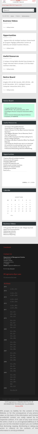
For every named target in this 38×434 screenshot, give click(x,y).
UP (29, 182)
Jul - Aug (12, 322)
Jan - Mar (13, 338)
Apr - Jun (13, 336)
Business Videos (10, 21)
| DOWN (32, 182)
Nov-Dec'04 (13, 390)
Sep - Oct (13, 311)
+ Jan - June (14, 295)
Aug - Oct (13, 344)
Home (12, 16)
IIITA (21, 406)
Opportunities (9, 35)
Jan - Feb (13, 316)
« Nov (11, 215)
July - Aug (13, 314)
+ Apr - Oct (13, 289)
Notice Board (9, 77)
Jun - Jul (12, 379)
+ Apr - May (13, 305)
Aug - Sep (13, 377)
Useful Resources (11, 56)
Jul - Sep (12, 333)
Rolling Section (25, 16)
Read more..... (7, 170)
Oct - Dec (13, 331)
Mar (11, 384)
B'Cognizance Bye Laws (10, 277)
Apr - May (13, 381)
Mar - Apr (13, 325)
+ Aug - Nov (13, 293)
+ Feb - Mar (13, 307)
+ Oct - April (14, 299)
